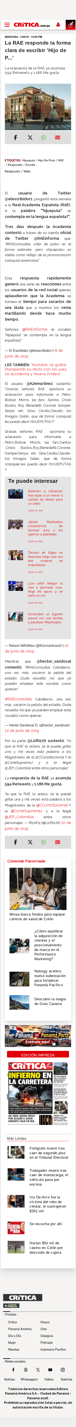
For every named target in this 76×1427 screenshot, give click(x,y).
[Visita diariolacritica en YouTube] (50, 1369)
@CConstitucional (52, 805)
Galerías (66, 1379)
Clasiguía (47, 1335)
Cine (44, 1328)
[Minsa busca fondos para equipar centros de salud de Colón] (38, 888)
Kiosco (45, 1322)
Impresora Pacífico (53, 1349)
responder (15, 165)
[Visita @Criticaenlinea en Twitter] (26, 1369)
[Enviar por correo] (57, 138)
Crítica (12, 1322)
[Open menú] (7, 25)
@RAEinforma (34, 329)
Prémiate (47, 1342)
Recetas (13, 1349)
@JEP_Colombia (19, 817)
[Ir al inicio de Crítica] (32, 24)
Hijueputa (28, 160)
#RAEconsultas (18, 699)
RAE (61, 160)
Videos (49, 1379)
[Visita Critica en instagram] (63, 1369)
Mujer (12, 1342)
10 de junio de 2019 (22, 730)
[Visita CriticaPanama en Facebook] (13, 1369)
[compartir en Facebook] (15, 138)
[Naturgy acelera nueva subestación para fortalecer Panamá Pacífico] (19, 979)
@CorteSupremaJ (26, 811)
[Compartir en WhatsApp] (44, 136)
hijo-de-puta (46, 160)
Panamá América (20, 1328)
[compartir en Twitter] (30, 138)
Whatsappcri (29, 1379)
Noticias (9, 1379)
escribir (30, 165)
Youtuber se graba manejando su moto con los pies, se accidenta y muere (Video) (36, 369)
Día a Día (14, 1335)
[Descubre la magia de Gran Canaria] (19, 1002)
